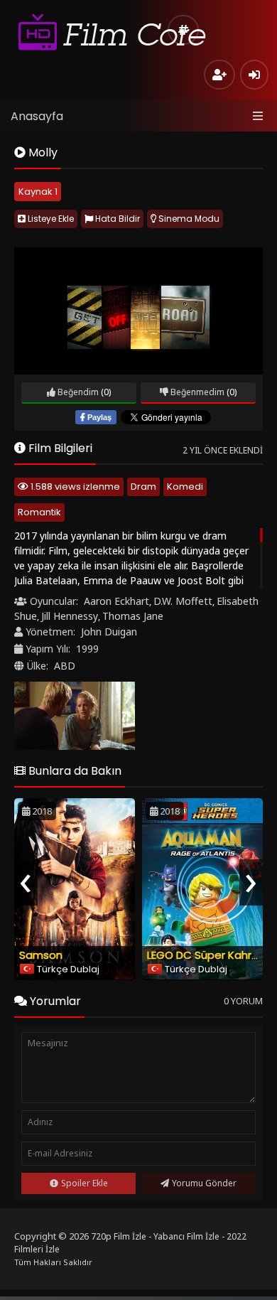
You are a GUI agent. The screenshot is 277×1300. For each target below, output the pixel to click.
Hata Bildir (116, 219)
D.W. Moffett (182, 601)
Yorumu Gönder (204, 1183)
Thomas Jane (132, 616)
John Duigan (109, 631)
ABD (64, 665)
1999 (87, 648)
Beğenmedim (196, 392)
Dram (143, 486)
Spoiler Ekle (84, 1183)
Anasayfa (37, 116)
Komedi (185, 486)
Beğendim (77, 392)
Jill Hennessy (69, 616)
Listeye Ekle (50, 219)
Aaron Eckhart (116, 601)
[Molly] (74, 716)
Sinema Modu (187, 219)
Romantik (39, 512)
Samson (41, 954)
